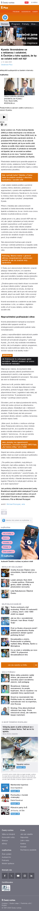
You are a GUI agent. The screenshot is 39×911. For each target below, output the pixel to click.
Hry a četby (7, 534)
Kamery (35, 11)
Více (34, 24)
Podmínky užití (26, 903)
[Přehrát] (4, 117)
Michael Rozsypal (13, 504)
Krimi (5, 538)
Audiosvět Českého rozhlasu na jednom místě (17, 561)
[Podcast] (2, 124)
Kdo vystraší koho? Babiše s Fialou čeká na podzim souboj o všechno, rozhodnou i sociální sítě (17, 177)
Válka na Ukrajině (8, 834)
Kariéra (23, 844)
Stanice (5, 840)
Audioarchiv (26, 11)
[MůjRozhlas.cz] (4, 75)
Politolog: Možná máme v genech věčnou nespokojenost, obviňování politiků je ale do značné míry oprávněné (17, 259)
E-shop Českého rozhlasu (14, 722)
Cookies (4, 903)
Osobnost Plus (6, 65)
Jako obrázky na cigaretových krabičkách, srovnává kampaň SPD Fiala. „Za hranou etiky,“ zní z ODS (19, 444)
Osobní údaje (14, 903)
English (4, 905)
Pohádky (6, 543)
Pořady (25, 24)
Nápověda (24, 837)
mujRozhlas (5, 527)
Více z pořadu (8, 672)
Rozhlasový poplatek (28, 850)
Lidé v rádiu (24, 840)
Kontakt (23, 847)
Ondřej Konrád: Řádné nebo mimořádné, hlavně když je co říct (24, 572)
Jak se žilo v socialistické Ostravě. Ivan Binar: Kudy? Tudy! (22, 620)
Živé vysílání (7, 552)
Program (16, 11)
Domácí (4, 24)
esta (23, 504)
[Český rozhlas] (7, 2)
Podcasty (5, 860)
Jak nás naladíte (26, 834)
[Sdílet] (5, 124)
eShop (4, 844)
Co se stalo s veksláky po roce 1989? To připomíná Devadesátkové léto (24, 652)
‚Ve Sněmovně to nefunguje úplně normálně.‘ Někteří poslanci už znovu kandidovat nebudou (18, 361)
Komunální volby (8, 837)
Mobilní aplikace (8, 863)
